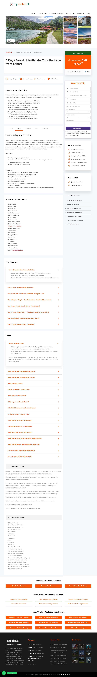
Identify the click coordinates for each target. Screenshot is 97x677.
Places (19, 128)
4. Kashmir (75, 653)
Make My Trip (70, 13)
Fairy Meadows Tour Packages (75, 220)
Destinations (80, 13)
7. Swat (75, 660)
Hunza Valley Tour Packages (74, 200)
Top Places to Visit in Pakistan (14, 656)
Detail (11, 128)
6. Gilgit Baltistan (88, 653)
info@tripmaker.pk (36, 650)
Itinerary (28, 128)
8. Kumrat (81, 660)
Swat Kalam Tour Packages (74, 208)
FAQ (36, 128)
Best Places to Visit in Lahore (13, 658)
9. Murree (88, 660)
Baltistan (19, 226)
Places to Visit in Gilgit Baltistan (14, 662)
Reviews (45, 128)
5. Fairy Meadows (81, 653)
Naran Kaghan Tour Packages (74, 212)
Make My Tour (40, 653)
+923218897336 (37, 644)
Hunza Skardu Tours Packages (58, 650)
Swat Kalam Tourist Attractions (14, 650)
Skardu (10, 226)
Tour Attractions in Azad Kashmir (14, 664)
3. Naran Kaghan (88, 646)
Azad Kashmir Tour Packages (74, 216)
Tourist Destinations (17, 250)
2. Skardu (81, 646)
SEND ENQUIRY (78, 128)
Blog (88, 13)
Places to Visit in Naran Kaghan (14, 648)
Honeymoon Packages (56, 13)
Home (33, 13)
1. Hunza (74, 646)
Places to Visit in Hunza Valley (14, 652)
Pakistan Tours (42, 13)
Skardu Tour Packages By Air (58, 658)
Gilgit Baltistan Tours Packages (58, 663)
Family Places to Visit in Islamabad (15, 660)
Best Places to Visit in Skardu (14, 654)
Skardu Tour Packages (73, 204)
